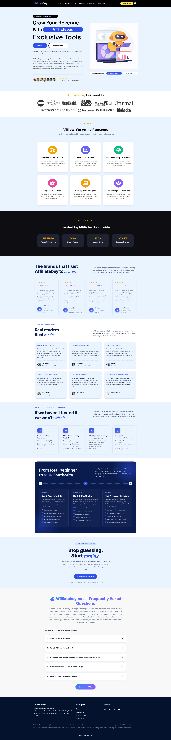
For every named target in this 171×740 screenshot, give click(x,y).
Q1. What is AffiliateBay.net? (58, 638)
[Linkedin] (114, 709)
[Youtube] (119, 709)
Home (61, 3)
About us (81, 3)
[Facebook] (105, 709)
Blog (74, 3)
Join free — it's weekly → (85, 576)
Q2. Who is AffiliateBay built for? (60, 648)
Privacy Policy (101, 3)
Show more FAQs (85, 687)
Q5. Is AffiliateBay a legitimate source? (62, 676)
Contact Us (90, 3)
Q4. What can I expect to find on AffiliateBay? (65, 667)
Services (67, 3)
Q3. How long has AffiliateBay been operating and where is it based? (74, 657)
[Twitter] (110, 709)
